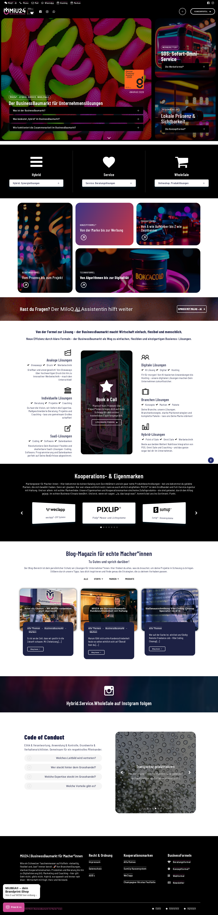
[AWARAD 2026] (134, 87)
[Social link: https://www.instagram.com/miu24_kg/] (213, 3)
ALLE (86, 579)
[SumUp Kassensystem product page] (109, 511)
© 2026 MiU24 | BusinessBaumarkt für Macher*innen (42, 909)
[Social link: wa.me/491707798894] (55, 11)
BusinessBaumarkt (53, 628)
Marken (32, 632)
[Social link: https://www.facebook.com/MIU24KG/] (208, 3)
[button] (21, 513)
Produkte (129, 579)
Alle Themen (33, 628)
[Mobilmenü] (182, 11)
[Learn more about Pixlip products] (55, 511)
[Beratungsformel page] (45, 284)
